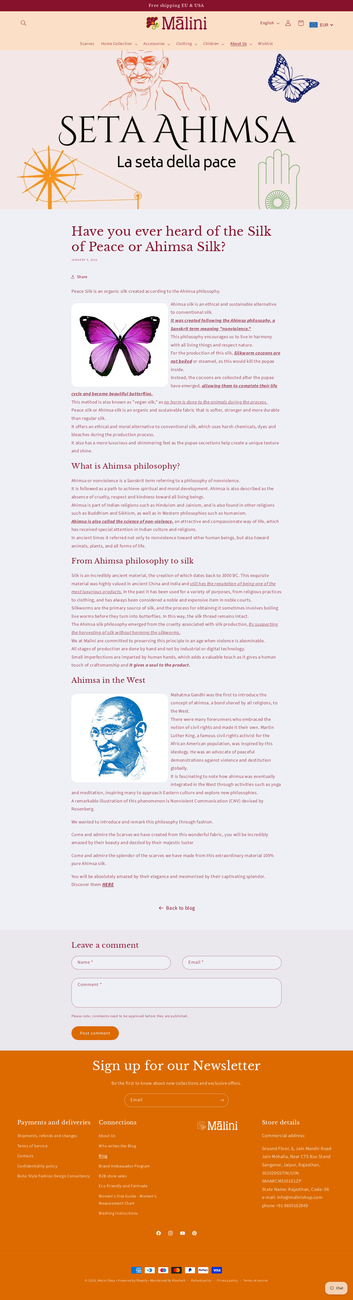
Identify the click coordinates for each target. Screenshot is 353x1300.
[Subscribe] (222, 1100)
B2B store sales (113, 1176)
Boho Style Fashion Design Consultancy (53, 1176)
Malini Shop (106, 1280)
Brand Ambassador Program (124, 1166)
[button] (23, 23)
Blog (103, 1156)
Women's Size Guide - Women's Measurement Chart (128, 1199)
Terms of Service (32, 1146)
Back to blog (180, 908)
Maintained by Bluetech (168, 1280)
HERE (108, 884)
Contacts (25, 1156)
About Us (107, 1136)
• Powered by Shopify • (133, 1280)
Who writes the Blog (117, 1146)
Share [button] (82, 277)
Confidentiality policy (37, 1166)
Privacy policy (227, 1280)
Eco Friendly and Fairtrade (123, 1186)
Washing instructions (118, 1213)
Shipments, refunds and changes (47, 1136)
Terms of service (256, 1280)
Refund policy (201, 1280)
